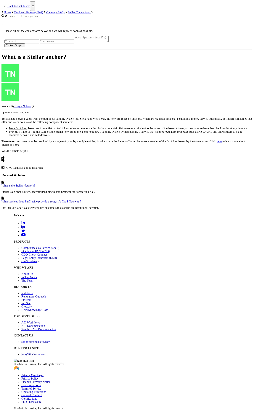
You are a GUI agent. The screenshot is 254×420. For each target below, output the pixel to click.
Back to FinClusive (18, 6)
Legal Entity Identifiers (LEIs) (39, 257)
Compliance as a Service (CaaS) (40, 247)
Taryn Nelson (22, 106)
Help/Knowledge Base (34, 309)
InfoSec (25, 303)
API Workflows (30, 322)
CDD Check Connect (34, 254)
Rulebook (27, 293)
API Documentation (33, 325)
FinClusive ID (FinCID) (35, 251)
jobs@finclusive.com (33, 354)
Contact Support (14, 45)
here (219, 141)
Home (7, 12)
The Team (27, 280)
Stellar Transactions (79, 12)
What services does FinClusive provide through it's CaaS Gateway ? (41, 201)
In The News (29, 277)
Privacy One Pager (32, 375)
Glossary (26, 306)
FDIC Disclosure (31, 401)
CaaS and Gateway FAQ (28, 12)
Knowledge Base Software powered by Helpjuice (127, 417)
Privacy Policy (29, 378)
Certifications (29, 398)
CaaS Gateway (30, 261)
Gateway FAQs (55, 12)
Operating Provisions (33, 391)
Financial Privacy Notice (35, 381)
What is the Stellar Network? (18, 185)
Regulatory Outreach (33, 296)
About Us (27, 273)
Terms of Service (31, 388)
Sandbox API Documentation (38, 329)
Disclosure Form (31, 385)
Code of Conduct (31, 395)
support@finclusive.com (35, 341)
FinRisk (26, 299)
